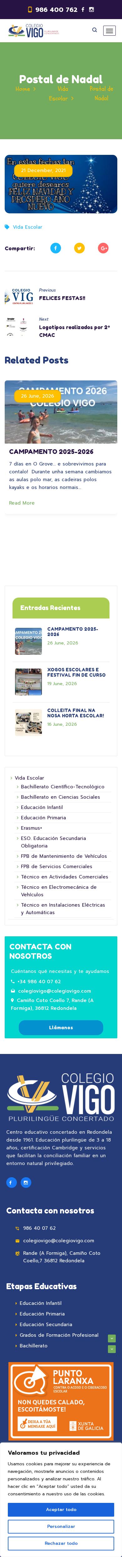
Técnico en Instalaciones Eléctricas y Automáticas (63, 909)
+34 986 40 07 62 (39, 981)
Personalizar (61, 1526)
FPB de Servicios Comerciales (56, 866)
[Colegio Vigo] (33, 31)
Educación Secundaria (46, 1324)
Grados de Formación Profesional (59, 1335)
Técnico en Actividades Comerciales (64, 876)
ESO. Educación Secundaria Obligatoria (53, 842)
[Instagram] (91, 9)
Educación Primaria (43, 817)
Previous (47, 290)
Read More (23, 503)
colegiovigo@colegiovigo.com (54, 991)
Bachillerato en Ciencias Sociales (60, 797)
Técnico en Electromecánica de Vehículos (59, 891)
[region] (61, 1500)
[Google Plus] (103, 248)
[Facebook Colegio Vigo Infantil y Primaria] (11, 1182)
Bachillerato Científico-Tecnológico (62, 786)
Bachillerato (34, 1345)
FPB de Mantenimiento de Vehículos (64, 856)
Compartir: (20, 248)
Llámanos (61, 1027)
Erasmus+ (31, 828)
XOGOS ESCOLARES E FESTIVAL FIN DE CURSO (76, 672)
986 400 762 (56, 9)
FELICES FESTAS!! (62, 298)
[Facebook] (83, 9)
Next (43, 319)
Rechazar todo (61, 1543)
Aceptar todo (61, 1509)
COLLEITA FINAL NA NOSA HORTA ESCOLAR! (75, 713)
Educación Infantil (42, 807)
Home (23, 89)
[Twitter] (79, 248)
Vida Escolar (27, 227)
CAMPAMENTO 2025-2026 (51, 451)
